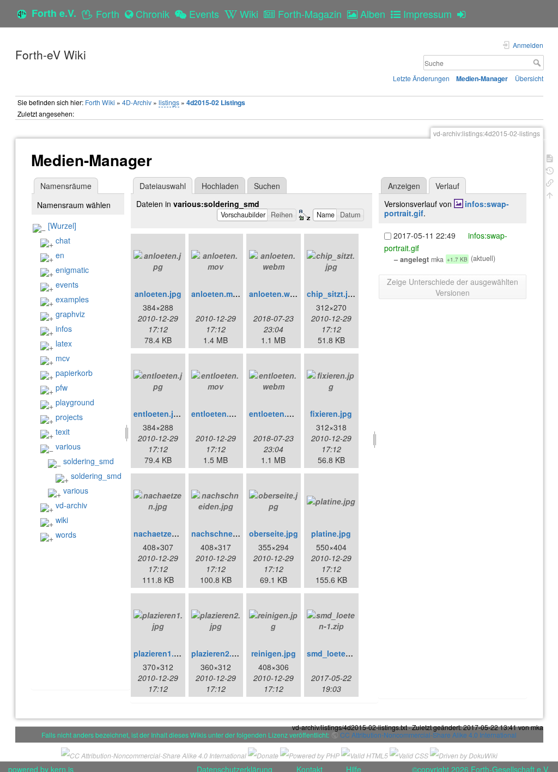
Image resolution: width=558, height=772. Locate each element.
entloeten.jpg (158, 413)
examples (72, 299)
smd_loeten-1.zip (339, 653)
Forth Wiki (100, 102)
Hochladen (220, 185)
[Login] (464, 13)
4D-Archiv (136, 102)
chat (63, 240)
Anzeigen (404, 185)
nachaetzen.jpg (162, 533)
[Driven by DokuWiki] (464, 754)
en (60, 255)
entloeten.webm (278, 413)
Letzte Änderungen (421, 78)
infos (64, 328)
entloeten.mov (218, 413)
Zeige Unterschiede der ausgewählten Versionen (452, 287)
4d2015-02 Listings (215, 102)
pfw (62, 387)
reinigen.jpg (273, 653)
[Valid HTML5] (364, 754)
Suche (538, 62)
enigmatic (72, 269)
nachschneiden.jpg (227, 533)
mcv (63, 357)
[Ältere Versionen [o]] (550, 169)
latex (64, 343)
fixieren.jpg (331, 413)
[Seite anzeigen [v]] (550, 157)
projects (69, 416)
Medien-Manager (482, 78)
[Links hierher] (550, 181)
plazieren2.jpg (217, 653)
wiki (62, 519)
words (66, 534)
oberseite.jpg (273, 533)
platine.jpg (331, 533)
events (67, 284)
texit (63, 431)
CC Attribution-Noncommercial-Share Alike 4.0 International (428, 734)
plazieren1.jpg (160, 653)
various (68, 446)
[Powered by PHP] (309, 754)
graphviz (70, 313)
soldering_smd (88, 460)
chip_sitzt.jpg (332, 293)
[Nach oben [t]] (550, 194)
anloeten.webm (277, 293)
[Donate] (263, 754)
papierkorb (74, 372)
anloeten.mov (216, 293)
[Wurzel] (62, 225)
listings (169, 102)
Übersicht (529, 78)
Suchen (267, 185)
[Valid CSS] (409, 754)
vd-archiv (71, 505)
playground (75, 402)
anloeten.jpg (158, 293)
